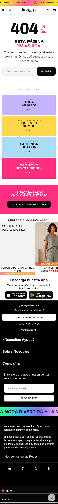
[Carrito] (54, 10)
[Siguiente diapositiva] (52, 249)
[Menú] (3, 10)
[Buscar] (10, 10)
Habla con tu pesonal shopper (29, 317)
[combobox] (29, 491)
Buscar (46, 71)
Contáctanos (27, 330)
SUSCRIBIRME (29, 398)
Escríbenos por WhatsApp (29, 204)
